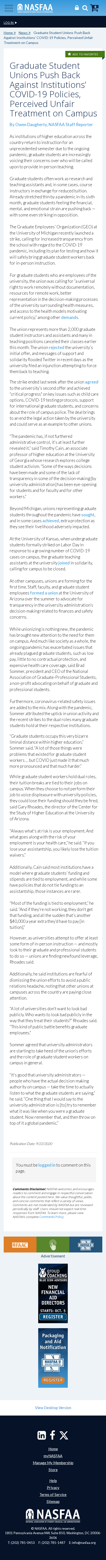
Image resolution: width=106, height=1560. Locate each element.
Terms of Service (53, 1494)
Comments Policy (51, 1217)
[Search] (84, 7)
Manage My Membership (53, 1462)
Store (53, 1469)
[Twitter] (64, 1438)
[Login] (75, 7)
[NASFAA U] (85, 1244)
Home (8, 33)
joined (64, 562)
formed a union (44, 592)
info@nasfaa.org (84, 1543)
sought (87, 514)
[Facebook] (52, 1438)
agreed (91, 381)
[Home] (35, 7)
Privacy (53, 1487)
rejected (56, 347)
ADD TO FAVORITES (85, 54)
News (23, 33)
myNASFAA (53, 1456)
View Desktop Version (53, 1407)
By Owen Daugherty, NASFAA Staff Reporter (51, 124)
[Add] (70, 54)
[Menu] (9, 7)
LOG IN (9, 23)
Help (53, 1480)
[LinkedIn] (41, 1438)
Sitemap (53, 1501)
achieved (50, 520)
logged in (46, 1165)
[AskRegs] (52, 1244)
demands (69, 317)
